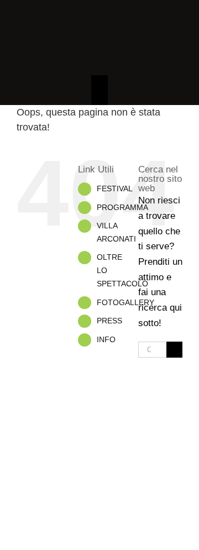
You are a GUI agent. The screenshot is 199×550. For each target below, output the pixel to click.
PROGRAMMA (122, 207)
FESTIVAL (115, 188)
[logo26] (99, 10)
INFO (106, 339)
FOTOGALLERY (125, 302)
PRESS (109, 320)
